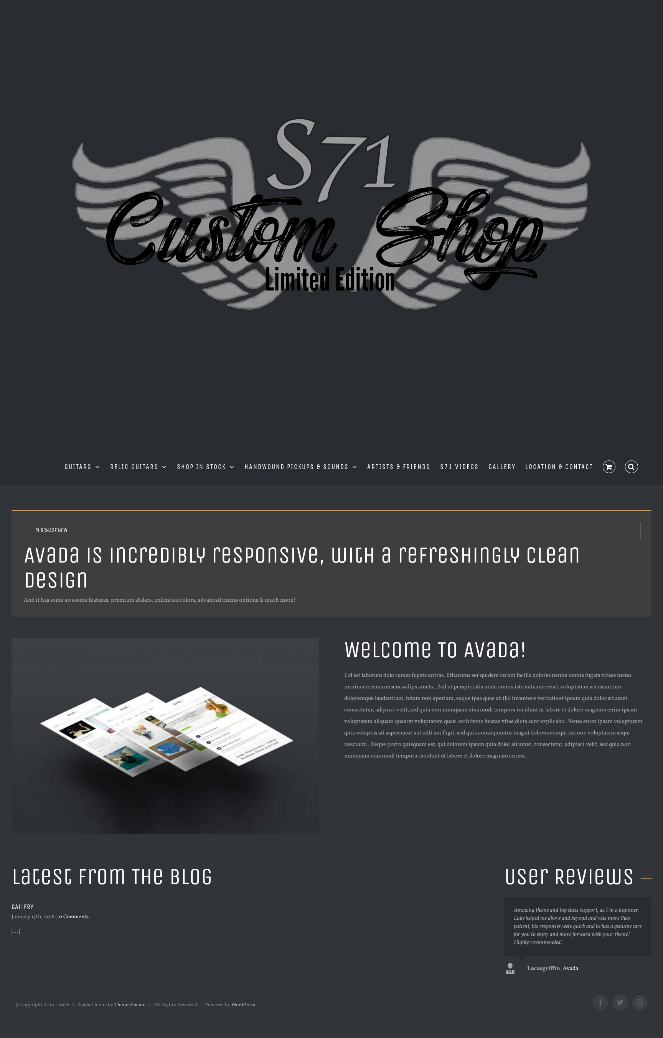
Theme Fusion (130, 1005)
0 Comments (74, 917)
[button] (631, 466)
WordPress (243, 1005)
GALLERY (22, 907)
